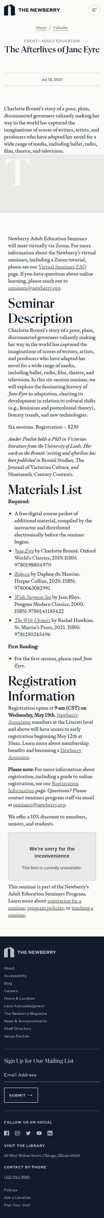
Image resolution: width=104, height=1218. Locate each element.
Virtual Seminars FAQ (62, 266)
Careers (11, 990)
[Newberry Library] (30, 963)
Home (41, 27)
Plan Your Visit (17, 1205)
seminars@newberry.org (34, 288)
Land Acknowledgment (24, 1005)
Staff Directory (17, 1028)
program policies (45, 907)
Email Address (20, 1074)
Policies (11, 1190)
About (9, 968)
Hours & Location (19, 998)
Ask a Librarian (17, 1197)
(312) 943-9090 (17, 1176)
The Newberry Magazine (25, 1013)
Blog (8, 983)
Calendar (60, 27)
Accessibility (15, 975)
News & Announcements (25, 1021)
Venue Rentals (17, 1036)
